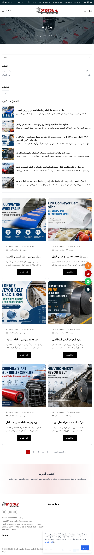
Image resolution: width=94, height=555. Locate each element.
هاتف (12, 518)
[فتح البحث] (85, 10)
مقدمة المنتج (13, 250)
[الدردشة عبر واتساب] (88, 281)
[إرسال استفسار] (88, 265)
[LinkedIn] (88, 2)
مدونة (6, 93)
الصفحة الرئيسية (43, 36)
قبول (85, 548)
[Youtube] (10, 512)
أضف (23, 527)
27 (48, 452)
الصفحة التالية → (60, 452)
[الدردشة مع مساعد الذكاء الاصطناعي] (88, 289)
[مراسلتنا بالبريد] (88, 273)
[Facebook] (91, 2)
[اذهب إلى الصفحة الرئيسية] (47, 10)
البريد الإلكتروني (17, 521)
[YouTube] (85, 2)
